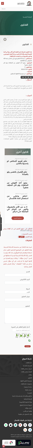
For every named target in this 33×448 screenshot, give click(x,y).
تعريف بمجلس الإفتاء (26, 368)
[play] (31, 77)
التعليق (27, 306)
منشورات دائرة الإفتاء (26, 384)
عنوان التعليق (26, 296)
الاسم (28, 272)
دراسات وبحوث (28, 387)
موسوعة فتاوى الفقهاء (26, 381)
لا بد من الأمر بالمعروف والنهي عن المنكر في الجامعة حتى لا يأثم (17, 209)
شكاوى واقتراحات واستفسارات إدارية (22, 396)
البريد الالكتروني (25, 279)
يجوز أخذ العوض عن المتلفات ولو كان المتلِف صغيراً (17, 185)
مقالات (30, 375)
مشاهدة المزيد (18, 218)
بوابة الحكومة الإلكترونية (25, 402)
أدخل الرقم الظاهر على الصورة (20, 327)
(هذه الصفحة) (24, 230)
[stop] (28, 77)
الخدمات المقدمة (27, 365)
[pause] (25, 77)
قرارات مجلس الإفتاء (26, 372)
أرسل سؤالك (28, 408)
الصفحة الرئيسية (27, 17)
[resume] (23, 77)
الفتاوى (30, 378)
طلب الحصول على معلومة (25, 414)
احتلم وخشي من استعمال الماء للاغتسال (17, 197)
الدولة (28, 289)
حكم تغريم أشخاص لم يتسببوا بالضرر (17, 162)
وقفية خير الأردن (27, 411)
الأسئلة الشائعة (28, 399)
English (3, 9)
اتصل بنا (29, 393)
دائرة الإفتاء (29, 362)
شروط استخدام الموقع (26, 405)
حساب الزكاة (28, 390)
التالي (21, 237)
